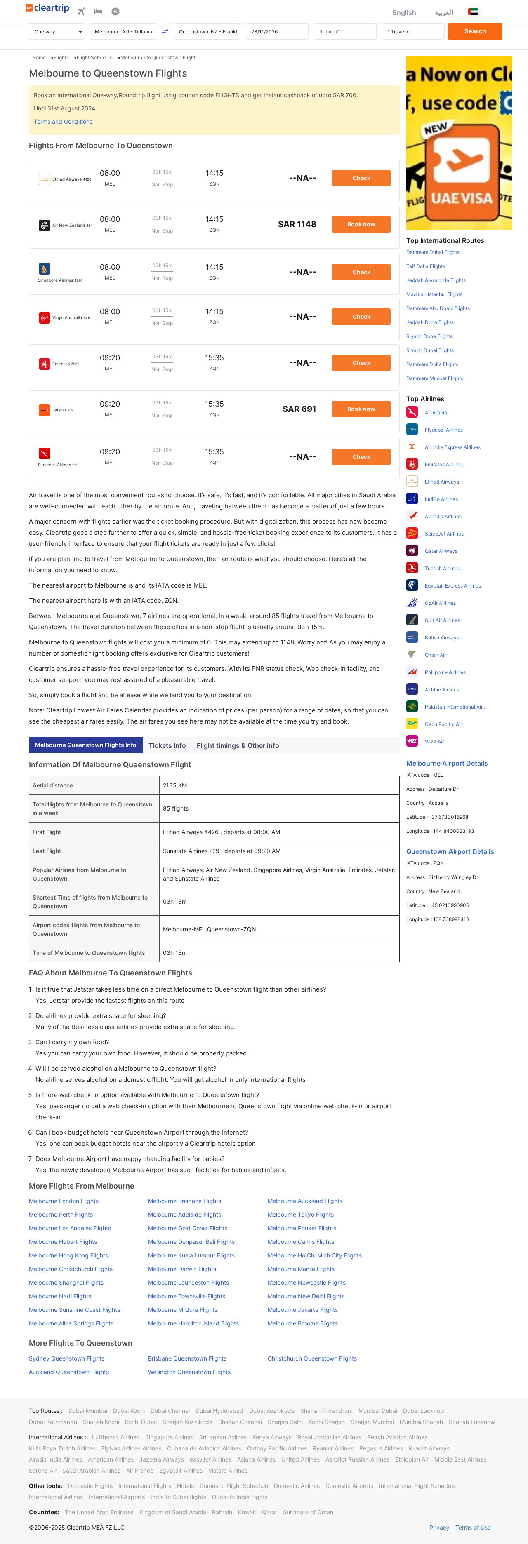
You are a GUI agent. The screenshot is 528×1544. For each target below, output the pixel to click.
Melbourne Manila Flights (301, 1268)
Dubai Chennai (170, 1410)
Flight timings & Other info (238, 745)
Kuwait (247, 1512)
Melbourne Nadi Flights (60, 1296)
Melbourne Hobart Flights (63, 1241)
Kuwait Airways (429, 1448)
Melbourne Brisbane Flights (184, 1200)
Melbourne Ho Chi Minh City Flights (315, 1255)
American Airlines (111, 1459)
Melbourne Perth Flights (61, 1214)
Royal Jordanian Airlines (329, 1437)
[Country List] (473, 11)
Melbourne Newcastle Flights (307, 1282)
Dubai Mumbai (87, 1410)
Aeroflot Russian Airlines (357, 1459)
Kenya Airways (272, 1437)
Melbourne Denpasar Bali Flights (191, 1241)
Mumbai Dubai (377, 1410)
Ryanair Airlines (333, 1448)
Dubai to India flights (240, 1496)
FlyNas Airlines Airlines (131, 1448)
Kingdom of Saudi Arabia (172, 1512)
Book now (361, 224)
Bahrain (222, 1512)
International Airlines (56, 1496)
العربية (444, 12)
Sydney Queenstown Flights (66, 1358)
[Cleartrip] (48, 8)
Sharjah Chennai (240, 1421)
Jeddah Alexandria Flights (436, 280)
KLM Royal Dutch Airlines (62, 1448)
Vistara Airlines (228, 1470)
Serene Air (43, 1470)
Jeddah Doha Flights (430, 322)
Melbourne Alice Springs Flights (71, 1323)
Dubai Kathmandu (53, 1421)
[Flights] (81, 12)
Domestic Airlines (297, 1485)
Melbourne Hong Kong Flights (68, 1255)
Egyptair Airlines (181, 1470)
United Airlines (300, 1459)
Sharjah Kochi (101, 1421)
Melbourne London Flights (64, 1200)
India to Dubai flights (178, 1496)
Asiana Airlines (256, 1459)
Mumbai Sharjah (421, 1421)
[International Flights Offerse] (115, 12)
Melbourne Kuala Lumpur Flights (191, 1255)
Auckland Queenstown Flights (69, 1371)
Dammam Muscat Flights (434, 378)
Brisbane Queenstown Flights (187, 1358)
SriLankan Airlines (223, 1437)
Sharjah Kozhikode (187, 1421)
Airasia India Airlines (55, 1459)
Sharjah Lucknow (472, 1421)
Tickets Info (167, 745)
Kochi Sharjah (327, 1421)
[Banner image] (459, 142)
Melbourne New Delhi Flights (306, 1296)
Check (361, 177)
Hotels (185, 1485)
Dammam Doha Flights (432, 364)
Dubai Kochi (129, 1410)
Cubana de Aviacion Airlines (204, 1448)
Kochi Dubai (141, 1421)
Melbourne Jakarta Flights (303, 1309)
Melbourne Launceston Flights (188, 1282)
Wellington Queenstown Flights (189, 1371)
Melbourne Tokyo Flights (301, 1214)
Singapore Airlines (169, 1437)
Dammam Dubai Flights (433, 252)
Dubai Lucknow (424, 1410)
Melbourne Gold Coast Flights (187, 1227)
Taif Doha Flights (425, 266)
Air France (139, 1470)
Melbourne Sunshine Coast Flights (74, 1309)
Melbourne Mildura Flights (182, 1309)
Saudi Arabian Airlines (91, 1470)
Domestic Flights (90, 1485)
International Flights (144, 1485)
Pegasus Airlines (381, 1448)
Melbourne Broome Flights (303, 1323)
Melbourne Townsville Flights (186, 1296)
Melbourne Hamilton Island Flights (193, 1323)
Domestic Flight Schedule (234, 1485)
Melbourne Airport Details (447, 763)
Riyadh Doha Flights (429, 336)
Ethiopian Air (412, 1459)
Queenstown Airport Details (450, 851)
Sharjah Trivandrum (326, 1410)
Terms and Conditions (63, 121)
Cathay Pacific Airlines (277, 1448)
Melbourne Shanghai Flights (66, 1282)
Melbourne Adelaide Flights (184, 1214)
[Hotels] (98, 12)
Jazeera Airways (161, 1459)
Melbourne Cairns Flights (301, 1241)
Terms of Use (473, 1527)
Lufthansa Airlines (115, 1437)
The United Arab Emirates (99, 1512)
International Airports (117, 1496)
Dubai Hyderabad (219, 1410)
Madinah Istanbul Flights (434, 294)
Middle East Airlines (460, 1459)
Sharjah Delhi (285, 1421)
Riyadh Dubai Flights (430, 350)
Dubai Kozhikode (272, 1410)
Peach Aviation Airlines (397, 1437)
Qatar (269, 1512)
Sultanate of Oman (308, 1512)
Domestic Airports (349, 1485)
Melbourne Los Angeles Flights (70, 1227)
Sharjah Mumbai (372, 1421)
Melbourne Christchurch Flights (71, 1268)
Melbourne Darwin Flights (182, 1268)
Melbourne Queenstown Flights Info (86, 744)
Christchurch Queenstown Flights (312, 1358)
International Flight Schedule (417, 1485)
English (404, 12)
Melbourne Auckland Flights (305, 1200)
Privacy (439, 1527)
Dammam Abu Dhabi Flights (438, 308)
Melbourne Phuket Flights (302, 1227)
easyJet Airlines (210, 1459)
